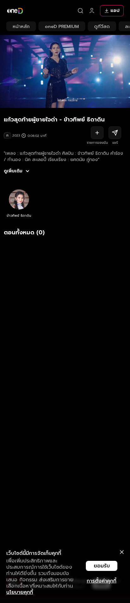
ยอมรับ (102, 566)
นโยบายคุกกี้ (19, 592)
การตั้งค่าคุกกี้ (101, 581)
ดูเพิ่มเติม (13, 171)
